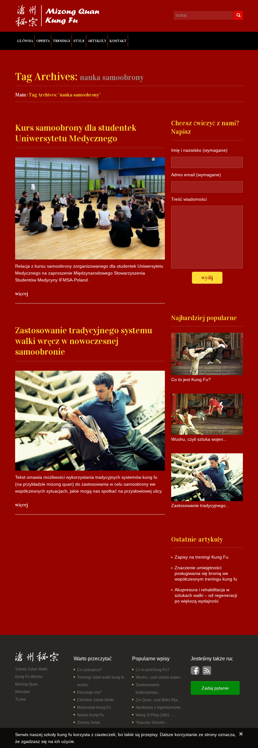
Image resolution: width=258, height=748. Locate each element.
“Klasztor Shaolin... (152, 722)
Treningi (61, 41)
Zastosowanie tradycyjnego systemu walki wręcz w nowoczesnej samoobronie (83, 341)
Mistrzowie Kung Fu (94, 707)
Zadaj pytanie (215, 688)
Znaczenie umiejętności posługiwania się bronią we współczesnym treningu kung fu (206, 573)
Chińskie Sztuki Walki (95, 700)
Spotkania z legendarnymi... (159, 707)
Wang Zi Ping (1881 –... (156, 715)
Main (20, 95)
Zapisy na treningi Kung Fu (201, 557)
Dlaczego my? (89, 692)
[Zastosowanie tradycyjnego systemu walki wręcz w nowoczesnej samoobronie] (90, 420)
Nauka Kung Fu (90, 715)
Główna (25, 41)
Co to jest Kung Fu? (152, 670)
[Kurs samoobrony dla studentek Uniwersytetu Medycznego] (90, 208)
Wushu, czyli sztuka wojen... (159, 677)
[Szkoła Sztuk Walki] (37, 656)
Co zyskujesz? (89, 670)
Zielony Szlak (88, 722)
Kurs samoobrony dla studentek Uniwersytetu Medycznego (76, 133)
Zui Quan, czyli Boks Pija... (158, 700)
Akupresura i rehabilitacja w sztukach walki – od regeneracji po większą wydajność (206, 595)
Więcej (21, 294)
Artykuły (97, 41)
